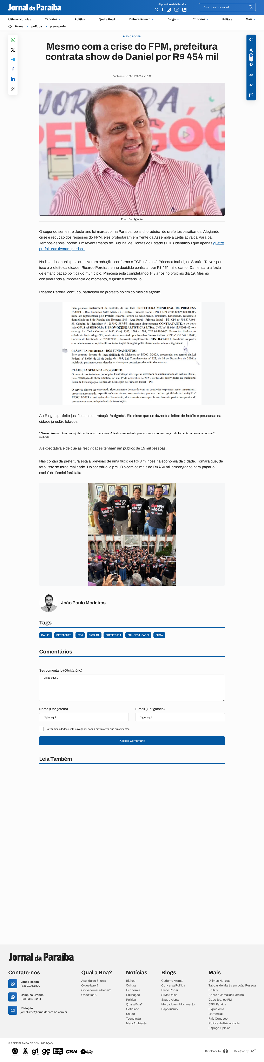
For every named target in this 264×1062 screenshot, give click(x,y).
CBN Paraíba (217, 1004)
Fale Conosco (218, 1018)
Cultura (131, 985)
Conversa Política (173, 985)
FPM (80, 635)
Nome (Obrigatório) (53, 709)
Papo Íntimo (169, 1009)
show (159, 635)
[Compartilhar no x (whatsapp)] (13, 50)
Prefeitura (113, 635)
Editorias (199, 19)
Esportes (51, 19)
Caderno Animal (172, 980)
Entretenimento (140, 19)
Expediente (216, 1009)
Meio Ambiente (136, 1023)
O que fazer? (90, 985)
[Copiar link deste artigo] (13, 89)
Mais (249, 19)
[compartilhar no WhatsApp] (13, 40)
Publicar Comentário (132, 740)
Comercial (216, 1013)
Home (19, 26)
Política (79, 19)
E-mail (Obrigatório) (150, 709)
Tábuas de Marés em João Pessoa (232, 985)
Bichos (131, 980)
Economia (133, 990)
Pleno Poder (169, 990)
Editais (227, 19)
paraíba (94, 635)
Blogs (171, 19)
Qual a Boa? (107, 19)
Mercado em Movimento (178, 1004)
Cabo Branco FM (220, 999)
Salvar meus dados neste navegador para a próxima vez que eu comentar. (88, 729)
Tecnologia (133, 1018)
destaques (63, 635)
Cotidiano (132, 1009)
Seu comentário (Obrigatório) (60, 670)
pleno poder (58, 26)
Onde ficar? (89, 995)
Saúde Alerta (170, 999)
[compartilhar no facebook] (13, 69)
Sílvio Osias (169, 995)
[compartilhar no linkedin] (13, 79)
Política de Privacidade (224, 1023)
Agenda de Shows (93, 980)
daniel (45, 635)
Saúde (130, 1013)
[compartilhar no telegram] (13, 60)
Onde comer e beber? (96, 990)
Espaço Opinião (220, 1028)
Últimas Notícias (19, 19)
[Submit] (250, 7)
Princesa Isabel (138, 635)
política (36, 26)
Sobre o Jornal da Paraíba (226, 995)
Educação (133, 995)
